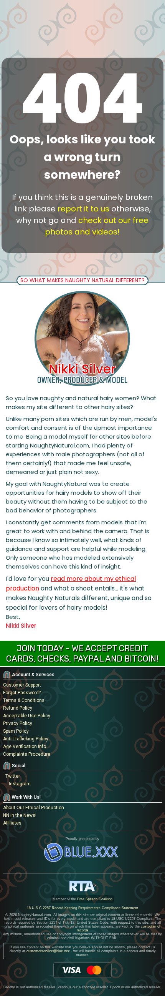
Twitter (11, 776)
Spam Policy (16, 731)
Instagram (19, 783)
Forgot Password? (22, 692)
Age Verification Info (24, 746)
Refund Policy (17, 708)
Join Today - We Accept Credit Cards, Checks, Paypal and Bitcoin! (82, 653)
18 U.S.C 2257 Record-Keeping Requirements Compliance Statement (82, 908)
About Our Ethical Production (33, 807)
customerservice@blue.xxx (48, 951)
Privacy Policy (17, 723)
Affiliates (12, 823)
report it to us (83, 208)
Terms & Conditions (24, 700)
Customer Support (22, 685)
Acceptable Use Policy (26, 715)
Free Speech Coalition (94, 899)
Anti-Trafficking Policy (25, 739)
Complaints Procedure (26, 754)
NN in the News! (19, 815)
